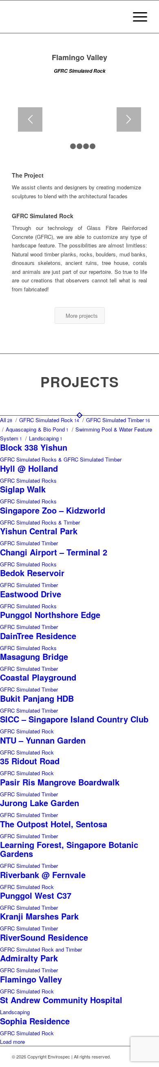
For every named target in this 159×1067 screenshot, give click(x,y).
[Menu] (136, 16)
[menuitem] (136, 16)
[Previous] (30, 119)
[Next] (129, 119)
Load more (12, 1041)
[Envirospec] (66, 16)
